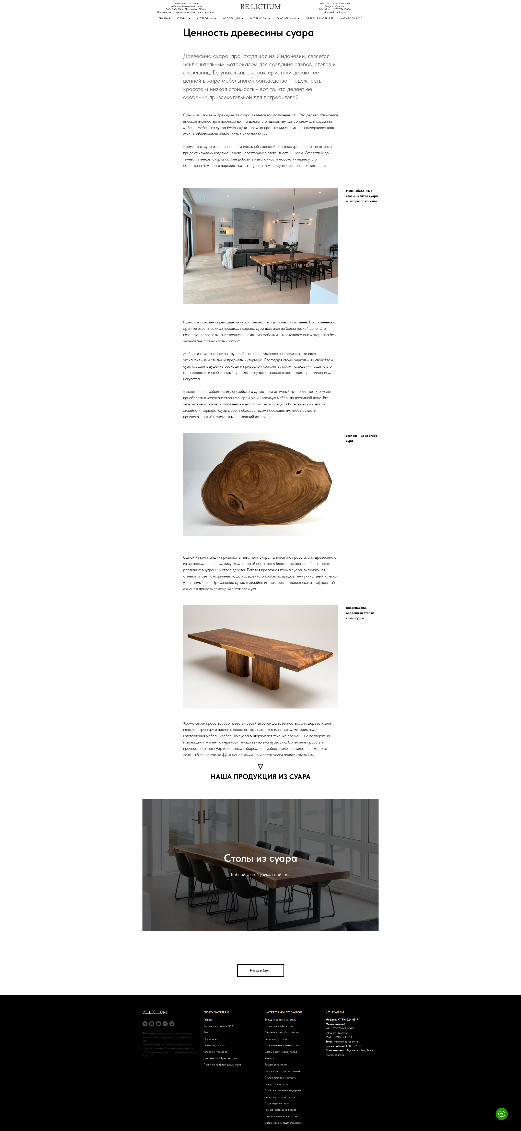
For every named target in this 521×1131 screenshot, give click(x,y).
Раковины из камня (276, 1064)
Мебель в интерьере (320, 18)
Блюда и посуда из (276, 1096)
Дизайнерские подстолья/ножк (283, 1122)
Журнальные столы (276, 1038)
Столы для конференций (279, 1025)
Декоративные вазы (276, 1084)
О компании (211, 1038)
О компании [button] (287, 18)
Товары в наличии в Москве (281, 1116)
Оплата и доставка (215, 1045)
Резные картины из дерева (280, 1109)
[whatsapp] (151, 1023)
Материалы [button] (258, 18)
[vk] (165, 1023)
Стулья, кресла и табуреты (280, 1077)
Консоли (270, 1058)
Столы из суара (260, 858)
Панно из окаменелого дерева (283, 1090)
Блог (206, 1032)
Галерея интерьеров (215, 1051)
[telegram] (145, 1023)
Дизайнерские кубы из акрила (282, 1032)
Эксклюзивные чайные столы (282, 1045)
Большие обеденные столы (280, 1019)
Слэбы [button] (182, 18)
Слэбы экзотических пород (281, 1051)
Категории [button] (205, 18)
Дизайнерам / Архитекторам (221, 1058)
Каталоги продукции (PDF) (219, 1025)
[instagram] (158, 1023)
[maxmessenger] (171, 1023)
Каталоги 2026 (351, 18)
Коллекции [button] (232, 18)
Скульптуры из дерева (278, 1103)
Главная (165, 18)
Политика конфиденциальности (222, 1064)
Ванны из (270, 1071)
